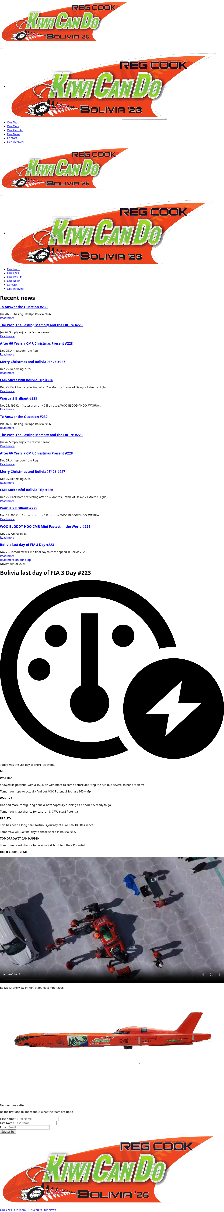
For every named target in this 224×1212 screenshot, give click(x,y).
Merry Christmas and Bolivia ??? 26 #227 (32, 362)
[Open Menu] (1, 48)
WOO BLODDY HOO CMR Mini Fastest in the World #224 (45, 526)
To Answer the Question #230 (24, 307)
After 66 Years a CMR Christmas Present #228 (36, 343)
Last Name (7, 1123)
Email (4, 1127)
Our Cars (13, 126)
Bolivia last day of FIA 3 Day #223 (27, 544)
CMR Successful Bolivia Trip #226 (26, 380)
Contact (12, 138)
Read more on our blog (15, 560)
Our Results (15, 130)
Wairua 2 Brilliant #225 (18, 398)
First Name (8, 1119)
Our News (13, 134)
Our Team (13, 122)
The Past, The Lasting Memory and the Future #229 (41, 325)
